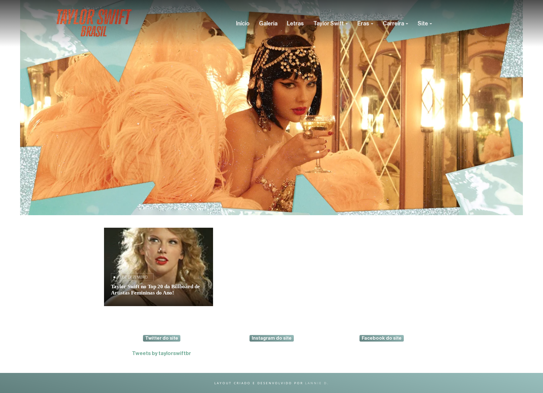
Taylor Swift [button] (329, 23)
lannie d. (317, 383)
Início (243, 23)
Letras (295, 23)
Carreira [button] (394, 23)
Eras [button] (363, 23)
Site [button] (423, 23)
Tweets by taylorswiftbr (161, 353)
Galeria (268, 23)
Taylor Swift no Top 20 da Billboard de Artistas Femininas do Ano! (155, 290)
